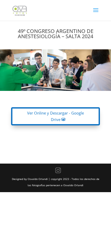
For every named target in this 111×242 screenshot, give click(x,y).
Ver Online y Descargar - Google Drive (55, 116)
